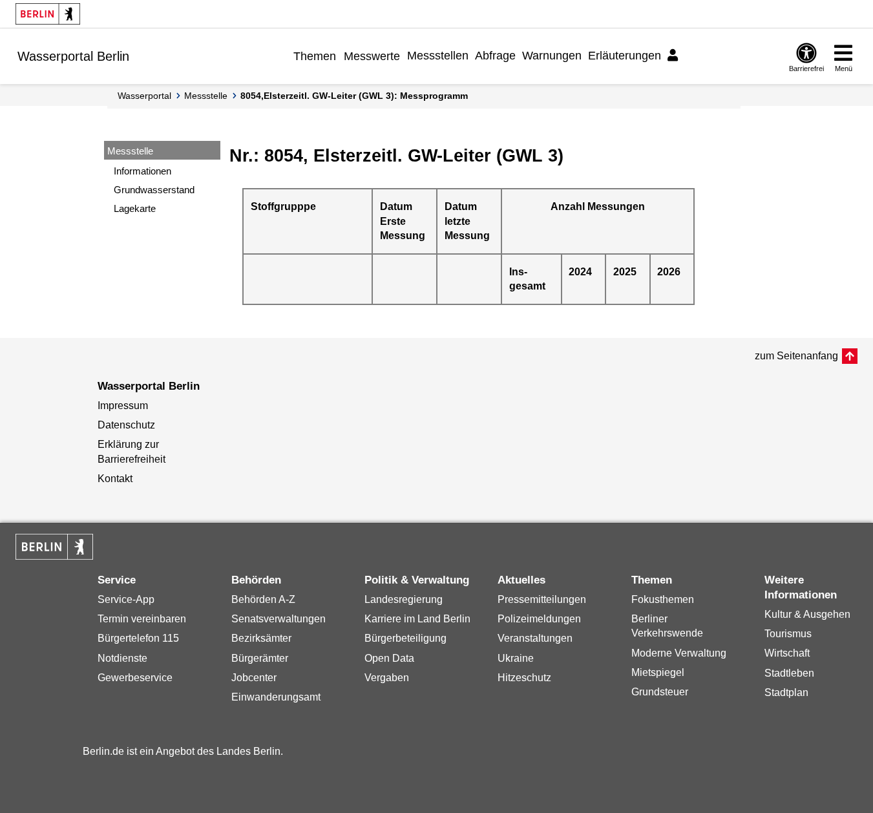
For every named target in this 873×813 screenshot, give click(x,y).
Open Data (389, 658)
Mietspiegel (657, 672)
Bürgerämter (259, 658)
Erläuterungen (624, 55)
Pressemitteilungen (542, 599)
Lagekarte (135, 208)
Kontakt (115, 478)
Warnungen (552, 55)
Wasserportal (144, 95)
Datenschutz (126, 424)
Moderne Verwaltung (678, 653)
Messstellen (437, 55)
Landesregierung (403, 599)
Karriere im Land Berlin (417, 618)
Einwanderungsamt (276, 697)
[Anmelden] (675, 55)
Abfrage (495, 55)
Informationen (142, 170)
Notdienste (122, 658)
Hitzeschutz (524, 677)
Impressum (123, 405)
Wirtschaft (787, 653)
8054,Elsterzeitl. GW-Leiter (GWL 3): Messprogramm (354, 95)
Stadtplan (786, 692)
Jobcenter (254, 677)
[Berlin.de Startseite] (48, 14)
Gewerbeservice (135, 677)
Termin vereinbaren (142, 618)
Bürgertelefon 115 (138, 638)
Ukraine (516, 658)
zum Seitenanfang (796, 355)
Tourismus (788, 633)
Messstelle (205, 95)
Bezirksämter (261, 638)
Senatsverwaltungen (278, 618)
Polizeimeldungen (539, 618)
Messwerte (372, 56)
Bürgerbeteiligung (405, 638)
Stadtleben (789, 673)
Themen (314, 56)
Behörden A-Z (263, 599)
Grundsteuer (659, 691)
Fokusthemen (662, 599)
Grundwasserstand (154, 189)
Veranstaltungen (535, 638)
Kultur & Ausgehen (807, 614)
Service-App (126, 599)
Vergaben (386, 677)
